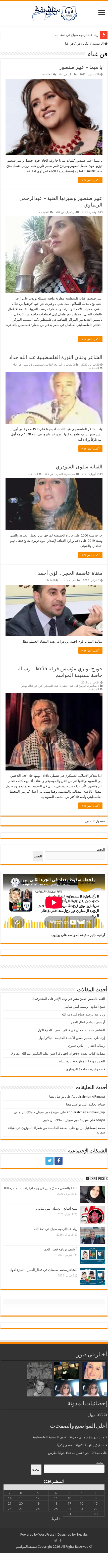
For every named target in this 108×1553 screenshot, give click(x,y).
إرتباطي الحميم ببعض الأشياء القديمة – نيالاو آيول (72, 1038)
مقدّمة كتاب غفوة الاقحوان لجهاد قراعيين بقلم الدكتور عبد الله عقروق (58, 1053)
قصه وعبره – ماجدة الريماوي (85, 1069)
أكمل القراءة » (90, 180)
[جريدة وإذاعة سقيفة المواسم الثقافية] (54, 12)
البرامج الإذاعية (53, 364)
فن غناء (63, 74)
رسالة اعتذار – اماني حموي (86, 1046)
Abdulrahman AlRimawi (88, 1096)
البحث (101, 849)
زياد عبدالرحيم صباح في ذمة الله (76, 35)
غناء (71, 74)
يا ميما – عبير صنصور (80, 67)
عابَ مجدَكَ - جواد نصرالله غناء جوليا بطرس (77, 1453)
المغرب (59, 474)
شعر (73, 580)
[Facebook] (59, 1161)
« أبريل (55, 1518)
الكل (86, 43)
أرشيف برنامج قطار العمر (88, 1022)
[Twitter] (49, 1161)
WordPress (46, 1534)
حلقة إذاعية (61, 686)
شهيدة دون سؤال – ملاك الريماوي (37, 1112)
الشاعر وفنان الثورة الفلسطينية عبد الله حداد (55, 357)
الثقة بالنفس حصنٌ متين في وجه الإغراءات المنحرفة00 (68, 999)
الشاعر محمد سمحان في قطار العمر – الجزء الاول (71, 1030)
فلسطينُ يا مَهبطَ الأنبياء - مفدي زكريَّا (82, 1445)
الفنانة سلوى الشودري (79, 467)
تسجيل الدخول (95, 821)
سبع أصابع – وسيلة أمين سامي (84, 1006)
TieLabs (82, 1534)
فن (78, 43)
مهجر (24, 686)
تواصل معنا (56, 1096)
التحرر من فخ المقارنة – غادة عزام (82, 1061)
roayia (100, 1120)
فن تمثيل (71, 212)
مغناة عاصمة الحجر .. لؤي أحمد (70, 573)
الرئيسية (98, 43)
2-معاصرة (69, 364)
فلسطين (39, 364)
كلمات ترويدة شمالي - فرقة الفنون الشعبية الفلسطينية (69, 1437)
